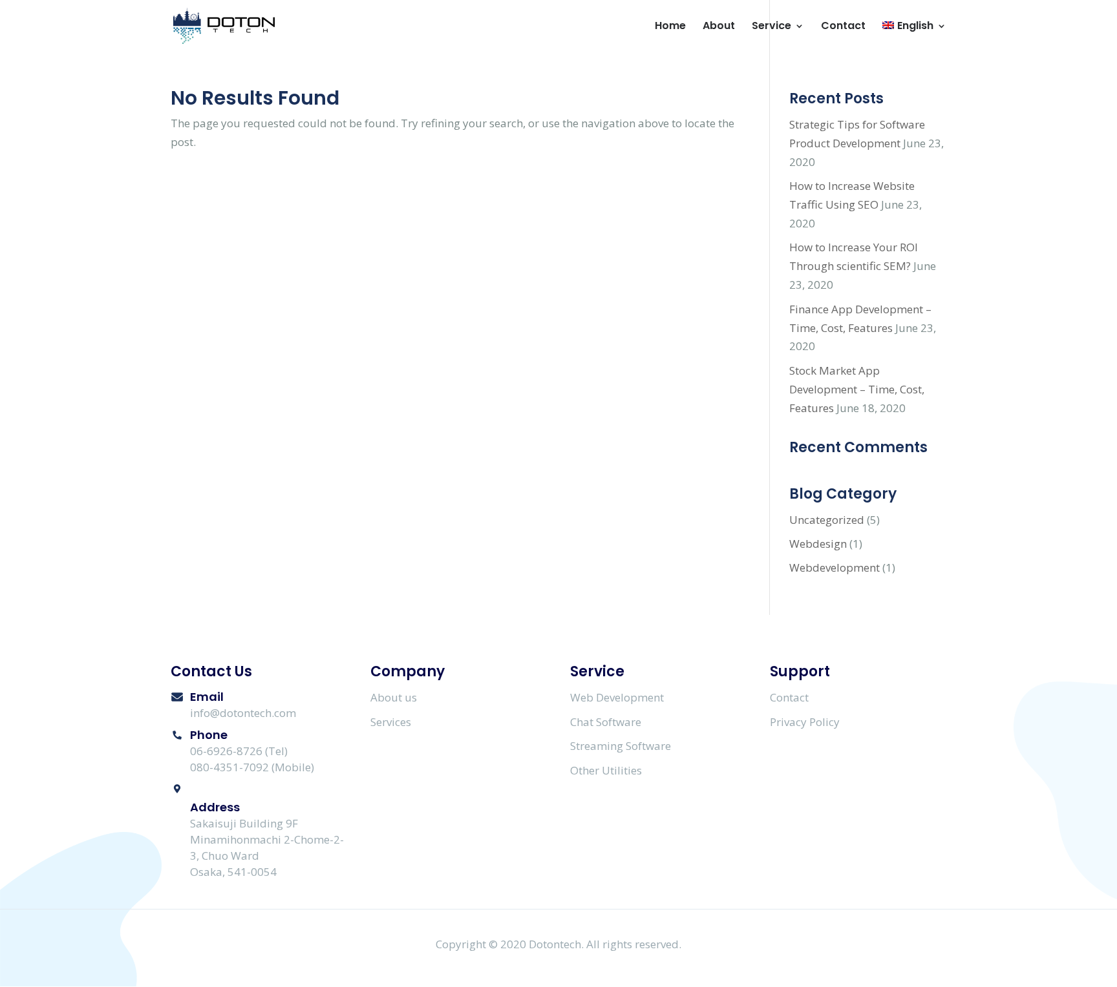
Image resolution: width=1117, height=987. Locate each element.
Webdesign (818, 543)
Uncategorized (826, 519)
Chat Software (605, 721)
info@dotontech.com (243, 712)
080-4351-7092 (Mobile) (252, 767)
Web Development (617, 697)
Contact (843, 27)
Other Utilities (606, 770)
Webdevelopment (834, 567)
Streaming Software (620, 745)
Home (670, 27)
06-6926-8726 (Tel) (239, 750)
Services (390, 721)
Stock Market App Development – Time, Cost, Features (856, 389)
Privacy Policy (805, 721)
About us (393, 697)
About (719, 27)
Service (771, 27)
